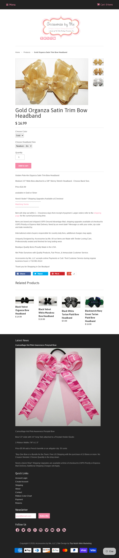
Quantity (18, 153)
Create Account (21, 482)
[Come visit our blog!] (58, 531)
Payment (19, 499)
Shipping (19, 485)
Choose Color (21, 131)
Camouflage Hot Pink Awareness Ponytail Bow (35, 345)
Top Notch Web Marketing (80, 543)
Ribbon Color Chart (23, 496)
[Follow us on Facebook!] (18, 531)
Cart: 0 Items (107, 4)
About (17, 489)
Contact (18, 492)
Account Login (21, 478)
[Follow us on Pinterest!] (29, 531)
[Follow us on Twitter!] (24, 531)
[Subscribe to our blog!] (64, 531)
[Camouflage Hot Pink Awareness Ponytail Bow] (58, 425)
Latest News (22, 340)
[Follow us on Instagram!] (41, 531)
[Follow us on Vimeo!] (47, 531)
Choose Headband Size (25, 142)
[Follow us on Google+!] (35, 531)
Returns (18, 503)
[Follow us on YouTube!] (53, 531)
